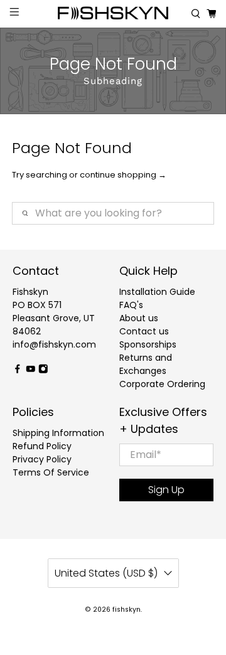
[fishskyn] (113, 14)
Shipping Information (58, 433)
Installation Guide (157, 291)
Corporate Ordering (162, 384)
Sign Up (166, 489)
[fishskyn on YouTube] (31, 370)
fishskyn (126, 609)
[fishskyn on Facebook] (18, 370)
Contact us (144, 331)
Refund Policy (42, 446)
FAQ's (131, 305)
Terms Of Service (51, 472)
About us (138, 318)
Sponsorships (147, 344)
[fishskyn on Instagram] (43, 370)
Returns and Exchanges (145, 364)
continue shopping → (123, 175)
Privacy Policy (42, 459)
